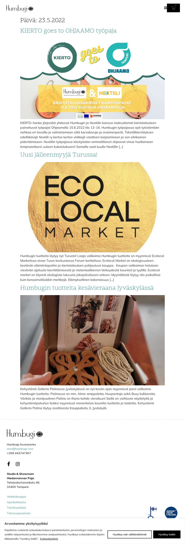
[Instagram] (17, 463)
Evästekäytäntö (49, 538)
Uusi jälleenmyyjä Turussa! (58, 155)
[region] (92, 531)
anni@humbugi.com (20, 449)
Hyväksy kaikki (166, 534)
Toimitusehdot (16, 507)
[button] (166, 7)
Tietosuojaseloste (19, 513)
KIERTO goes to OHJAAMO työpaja (68, 31)
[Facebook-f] (8, 463)
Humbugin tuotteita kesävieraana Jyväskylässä (87, 288)
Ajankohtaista (16, 502)
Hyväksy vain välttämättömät (130, 534)
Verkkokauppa (16, 496)
